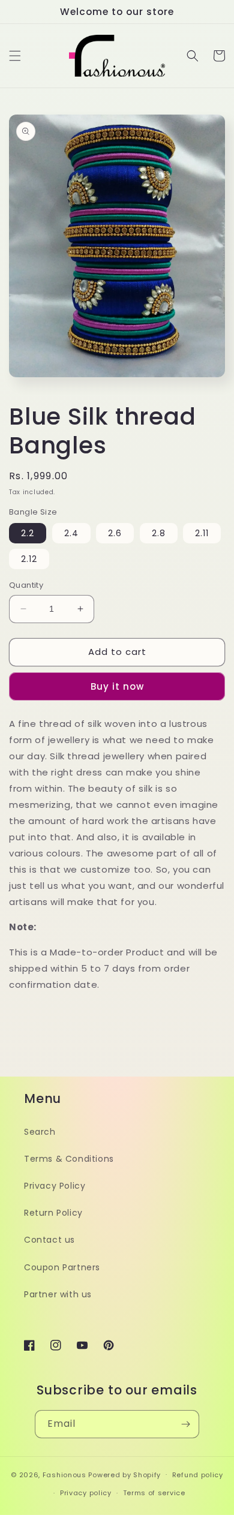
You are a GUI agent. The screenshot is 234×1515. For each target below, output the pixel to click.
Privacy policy (86, 1493)
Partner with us (58, 1294)
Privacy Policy (54, 1186)
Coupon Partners (62, 1267)
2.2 (27, 533)
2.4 (71, 533)
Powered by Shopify (124, 1474)
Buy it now (117, 686)
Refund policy (197, 1475)
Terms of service (154, 1493)
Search (40, 1132)
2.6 (115, 533)
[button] (15, 56)
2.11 (202, 533)
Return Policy (53, 1213)
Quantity (26, 585)
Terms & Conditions (69, 1159)
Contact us (49, 1240)
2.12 (29, 559)
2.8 (159, 533)
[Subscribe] (185, 1424)
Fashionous (64, 1474)
